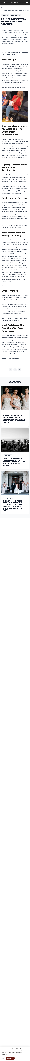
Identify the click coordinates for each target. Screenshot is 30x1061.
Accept (10, 1058)
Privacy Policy (8, 1050)
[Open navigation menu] (27, 2)
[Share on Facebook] (10, 369)
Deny (3, 1058)
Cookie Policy (15, 1050)
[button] (15, 106)
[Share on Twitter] (15, 369)
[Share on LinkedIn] (19, 369)
